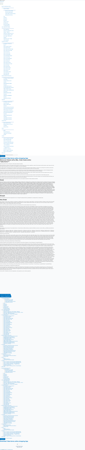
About (4, 130)
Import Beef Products (7, 47)
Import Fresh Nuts (6, 328)
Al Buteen (20, 182)
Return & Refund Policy (7, 122)
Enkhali (7, 189)
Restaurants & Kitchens (9, 302)
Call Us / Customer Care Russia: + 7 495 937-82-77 (9, 147)
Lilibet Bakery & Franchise (8, 117)
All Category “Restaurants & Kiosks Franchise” (8, 102)
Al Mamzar (10, 184)
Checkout (5, 17)
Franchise (3, 99)
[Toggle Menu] (8, 7)
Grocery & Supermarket (9, 12)
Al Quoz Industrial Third (46, 185)
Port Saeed (12, 191)
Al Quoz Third (5, 186)
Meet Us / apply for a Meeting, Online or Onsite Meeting (8, 151)
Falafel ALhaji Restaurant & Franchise (8, 116)
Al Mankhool (18, 184)
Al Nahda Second (6, 185)
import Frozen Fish (7, 51)
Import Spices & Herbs (7, 62)
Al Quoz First (16, 185)
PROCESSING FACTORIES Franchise (8, 84)
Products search (3, 154)
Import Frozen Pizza (7, 323)
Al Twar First (12, 187)
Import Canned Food (7, 59)
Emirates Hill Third (3, 189)
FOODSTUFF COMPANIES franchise (8, 96)
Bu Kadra (13, 188)
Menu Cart (3, 152)
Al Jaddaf (33, 183)
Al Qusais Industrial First (29, 186)
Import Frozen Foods (7, 320)
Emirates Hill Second (48, 188)
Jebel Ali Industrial (30, 189)
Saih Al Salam (17, 193)
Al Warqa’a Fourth (37, 187)
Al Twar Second (17, 187)
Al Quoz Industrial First (22, 185)
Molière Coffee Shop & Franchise (7, 105)
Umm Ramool (39, 192)
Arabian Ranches (16, 191)
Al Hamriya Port (45, 182)
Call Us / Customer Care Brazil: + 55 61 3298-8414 (8, 144)
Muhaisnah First (29, 190)
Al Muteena (50, 184)
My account (5, 304)
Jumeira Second (49, 189)
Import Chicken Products (7, 46)
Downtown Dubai (17, 188)
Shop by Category (6, 8)
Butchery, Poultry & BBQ (9, 299)
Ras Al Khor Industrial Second (44, 191)
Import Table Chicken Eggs (8, 50)
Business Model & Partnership (6, 75)
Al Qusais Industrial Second (46, 186)
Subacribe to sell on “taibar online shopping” (8, 39)
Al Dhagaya (28, 182)
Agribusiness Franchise (7, 98)
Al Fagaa (31, 182)
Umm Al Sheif (23, 192)
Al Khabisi (43, 183)
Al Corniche (24, 182)
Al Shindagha (2, 187)
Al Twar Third (22, 187)
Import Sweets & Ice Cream (8, 63)
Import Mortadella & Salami (8, 55)
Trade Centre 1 (12, 192)
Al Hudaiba (30, 183)
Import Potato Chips (7, 66)
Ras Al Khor (28, 191)
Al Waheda (1, 188)
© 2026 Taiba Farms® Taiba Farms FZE (19, 447)
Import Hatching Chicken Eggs (8, 318)
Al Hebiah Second (15, 183)
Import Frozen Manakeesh (8, 58)
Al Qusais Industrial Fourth (37, 186)
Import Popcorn (6, 70)
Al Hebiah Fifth (9, 183)
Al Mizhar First (28, 184)
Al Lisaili (21, 193)
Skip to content (2, 0)
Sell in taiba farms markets (6, 309)
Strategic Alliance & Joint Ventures (7, 81)
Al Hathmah (50, 182)
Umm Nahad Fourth (7, 193)
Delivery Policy (6, 126)
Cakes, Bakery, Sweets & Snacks (10, 13)
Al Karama (40, 183)
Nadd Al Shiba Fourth (41, 190)
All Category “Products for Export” (8, 44)
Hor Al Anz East (16, 189)
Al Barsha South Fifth (15, 182)
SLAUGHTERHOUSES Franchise (9, 87)
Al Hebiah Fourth (4, 183)
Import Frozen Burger (7, 54)
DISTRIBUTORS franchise (8, 86)
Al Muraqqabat (39, 184)
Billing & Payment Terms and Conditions (8, 125)
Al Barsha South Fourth (7, 182)
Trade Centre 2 (17, 192)
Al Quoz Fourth (9, 186)
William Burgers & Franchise (8, 109)
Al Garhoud (34, 182)
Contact (3, 135)
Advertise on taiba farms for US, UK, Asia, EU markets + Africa (9, 34)
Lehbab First (25, 193)
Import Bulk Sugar (6, 73)
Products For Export (5, 41)
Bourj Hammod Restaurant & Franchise (8, 113)
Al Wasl (53, 187)
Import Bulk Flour (6, 74)
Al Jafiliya (37, 183)
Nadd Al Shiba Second (48, 190)
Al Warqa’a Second (43, 187)
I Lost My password (7, 25)
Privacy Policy (4, 120)
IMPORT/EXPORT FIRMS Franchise (7, 93)
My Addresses (6, 307)
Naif (9, 191)
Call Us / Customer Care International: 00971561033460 (8, 141)
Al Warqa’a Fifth (27, 187)
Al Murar (43, 184)
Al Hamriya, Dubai (39, 182)
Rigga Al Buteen (7, 192)
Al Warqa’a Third (49, 187)
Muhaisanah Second (18, 190)
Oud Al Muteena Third (23, 191)
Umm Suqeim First (45, 192)
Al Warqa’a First (32, 187)
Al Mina (25, 184)
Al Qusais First (14, 186)
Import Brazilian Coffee (7, 71)
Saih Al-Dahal (13, 193)
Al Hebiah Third (25, 183)
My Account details (6, 24)
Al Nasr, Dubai (12, 185)
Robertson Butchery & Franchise (9, 107)
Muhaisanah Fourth (11, 190)
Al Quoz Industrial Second (38, 185)
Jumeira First (40, 189)
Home (3, 128)
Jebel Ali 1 (21, 189)
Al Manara (14, 184)
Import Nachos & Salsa (7, 67)
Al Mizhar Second (34, 184)
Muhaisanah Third (24, 190)
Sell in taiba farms (6, 29)
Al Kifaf (7, 184)
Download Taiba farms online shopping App (14, 158)
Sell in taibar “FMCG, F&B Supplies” (7, 37)
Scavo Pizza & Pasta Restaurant (8, 108)
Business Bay (9, 188)
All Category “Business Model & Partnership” (8, 79)
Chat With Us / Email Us (7, 148)
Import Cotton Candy (7, 69)
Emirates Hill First (42, 188)
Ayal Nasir (5, 188)
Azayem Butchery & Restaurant (8, 111)
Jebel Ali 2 (24, 189)
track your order (6, 21)
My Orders (5, 20)
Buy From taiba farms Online (6, 6)
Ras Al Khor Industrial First (35, 191)
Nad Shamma (6, 191)
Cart (4, 16)
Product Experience (7, 131)
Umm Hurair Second (34, 192)
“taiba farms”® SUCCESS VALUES (7, 134)
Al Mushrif (46, 184)
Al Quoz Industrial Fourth (30, 185)
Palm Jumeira (44, 189)
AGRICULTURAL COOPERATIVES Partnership (9, 91)
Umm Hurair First (27, 192)
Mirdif (7, 190)
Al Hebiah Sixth (20, 183)
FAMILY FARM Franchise (7, 88)
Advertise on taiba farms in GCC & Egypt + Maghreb (9, 31)
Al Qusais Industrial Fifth (21, 186)
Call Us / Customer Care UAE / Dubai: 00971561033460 (8, 139)
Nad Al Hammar (35, 190)
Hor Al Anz (12, 189)
